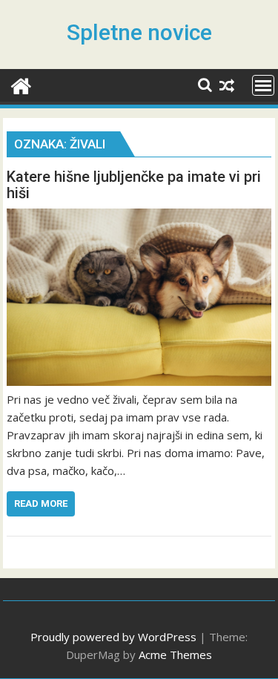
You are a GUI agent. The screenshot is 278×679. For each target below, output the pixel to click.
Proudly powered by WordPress (113, 636)
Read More (40, 503)
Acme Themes (175, 654)
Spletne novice (139, 32)
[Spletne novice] (21, 84)
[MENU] (263, 85)
